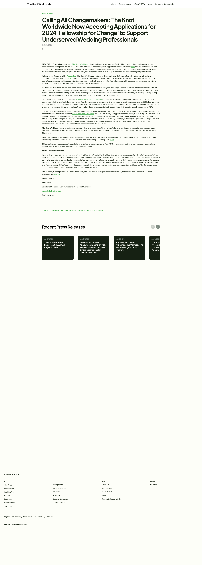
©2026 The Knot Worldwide (15, 525)
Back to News (47, 13)
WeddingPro (71, 76)
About (113, 4)
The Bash (56, 495)
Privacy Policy (17, 517)
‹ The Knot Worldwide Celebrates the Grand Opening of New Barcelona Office (72, 210)
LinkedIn (56, 174)
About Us (105, 485)
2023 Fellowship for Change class (89, 99)
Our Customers (125, 4)
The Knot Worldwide (80, 64)
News (150, 4)
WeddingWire (9, 488)
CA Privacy (49, 517)
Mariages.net (58, 485)
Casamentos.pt (59, 502)
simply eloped (58, 492)
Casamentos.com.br (60, 499)
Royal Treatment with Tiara (83, 114)
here (133, 67)
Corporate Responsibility (165, 4)
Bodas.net (8, 499)
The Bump (8, 506)
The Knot (70, 78)
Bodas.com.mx (9, 503)
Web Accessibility (39, 517)
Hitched (7, 496)
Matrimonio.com (59, 488)
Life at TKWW (139, 4)
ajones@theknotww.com (51, 191)
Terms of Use (27, 517)
